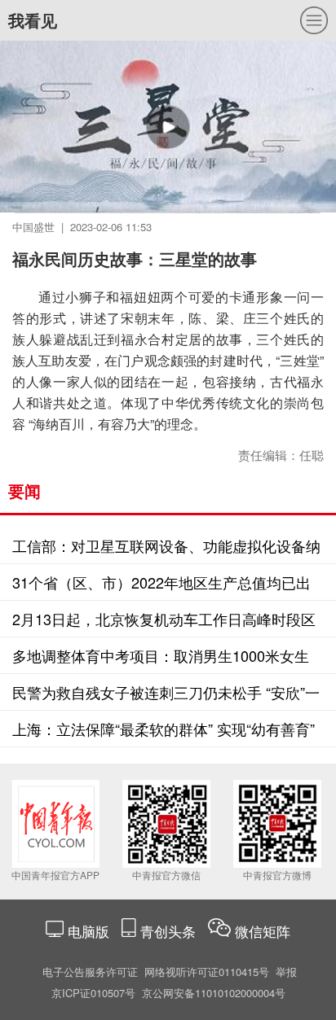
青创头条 (170, 931)
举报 (286, 971)
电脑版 (88, 931)
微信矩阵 (262, 931)
